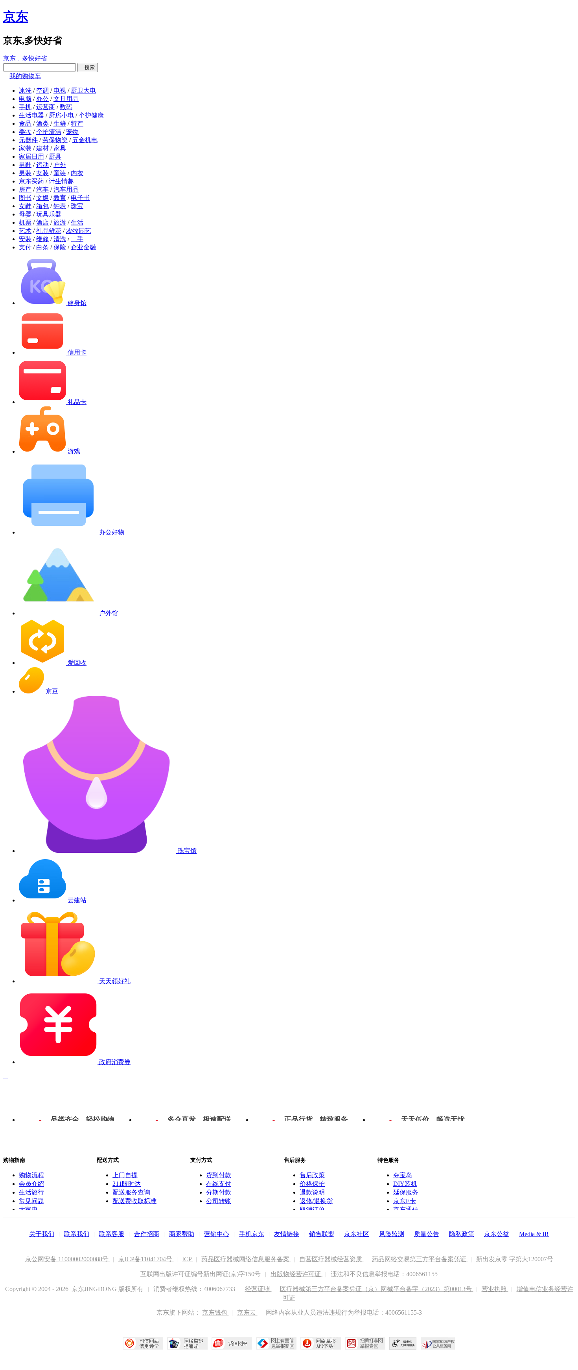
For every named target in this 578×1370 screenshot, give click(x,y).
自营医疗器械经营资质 (331, 1259)
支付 (25, 247)
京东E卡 (404, 1201)
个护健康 (91, 115)
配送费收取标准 (134, 1201)
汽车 (42, 189)
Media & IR (534, 1234)
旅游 (59, 222)
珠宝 (77, 206)
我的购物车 (25, 76)
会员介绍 (31, 1183)
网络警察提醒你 (187, 1343)
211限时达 (126, 1183)
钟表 (59, 206)
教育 (59, 197)
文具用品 (66, 98)
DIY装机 (405, 1183)
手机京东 (251, 1234)
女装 (42, 173)
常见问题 (31, 1201)
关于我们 (41, 1234)
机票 (25, 222)
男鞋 (25, 164)
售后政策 (312, 1175)
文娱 (42, 197)
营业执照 (495, 1289)
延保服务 (405, 1192)
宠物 (72, 131)
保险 (59, 247)
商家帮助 (181, 1234)
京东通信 (405, 1209)
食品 (25, 123)
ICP (187, 1259)
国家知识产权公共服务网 (438, 1343)
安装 (25, 239)
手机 (25, 107)
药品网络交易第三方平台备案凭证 (420, 1259)
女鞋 (25, 206)
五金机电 (85, 140)
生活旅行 (31, 1192)
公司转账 (218, 1201)
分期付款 (218, 1192)
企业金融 (83, 247)
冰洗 (25, 90)
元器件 (28, 140)
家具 (59, 148)
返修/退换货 (316, 1201)
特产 (77, 123)
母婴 (25, 214)
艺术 (25, 230)
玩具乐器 (48, 214)
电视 (59, 90)
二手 (77, 239)
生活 (77, 222)
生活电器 (31, 115)
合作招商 (146, 1234)
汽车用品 (66, 189)
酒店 (42, 222)
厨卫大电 (83, 90)
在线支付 (218, 1183)
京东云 (247, 1312)
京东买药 (31, 181)
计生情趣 (61, 181)
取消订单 (312, 1209)
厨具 (55, 156)
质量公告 (426, 1234)
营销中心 (216, 1234)
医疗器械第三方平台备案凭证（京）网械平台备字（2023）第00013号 (376, 1289)
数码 (66, 107)
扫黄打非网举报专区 (365, 1343)
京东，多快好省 (25, 58)
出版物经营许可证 (296, 1274)
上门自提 (125, 1175)
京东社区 (356, 1234)
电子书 (80, 197)
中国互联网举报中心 (276, 1343)
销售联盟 (321, 1234)
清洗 (59, 239)
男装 (25, 173)
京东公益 (496, 1234)
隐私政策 (461, 1234)
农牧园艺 (78, 230)
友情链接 (286, 1234)
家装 (25, 148)
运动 (42, 164)
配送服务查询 (131, 1192)
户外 (59, 164)
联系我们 (76, 1234)
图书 (25, 197)
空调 (42, 90)
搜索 (88, 67)
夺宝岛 (402, 1175)
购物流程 (31, 1175)
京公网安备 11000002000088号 (67, 1259)
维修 (42, 239)
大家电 (28, 1209)
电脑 (25, 98)
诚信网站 (232, 1343)
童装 (59, 173)
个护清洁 (48, 131)
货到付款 (218, 1175)
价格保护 (312, 1183)
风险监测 (391, 1234)
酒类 (42, 123)
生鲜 (59, 123)
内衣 (77, 173)
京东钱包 (215, 1312)
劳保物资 (55, 140)
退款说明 (312, 1192)
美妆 (25, 131)
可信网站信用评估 (143, 1343)
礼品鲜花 (48, 230)
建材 (42, 148)
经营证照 (258, 1289)
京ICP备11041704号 (146, 1259)
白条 (42, 247)
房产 (25, 189)
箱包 (42, 206)
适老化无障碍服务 (403, 1343)
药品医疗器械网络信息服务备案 (246, 1259)
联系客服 (111, 1234)
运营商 (45, 107)
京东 (15, 16)
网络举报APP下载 (320, 1343)
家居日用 (31, 156)
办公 (42, 98)
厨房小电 (61, 115)
